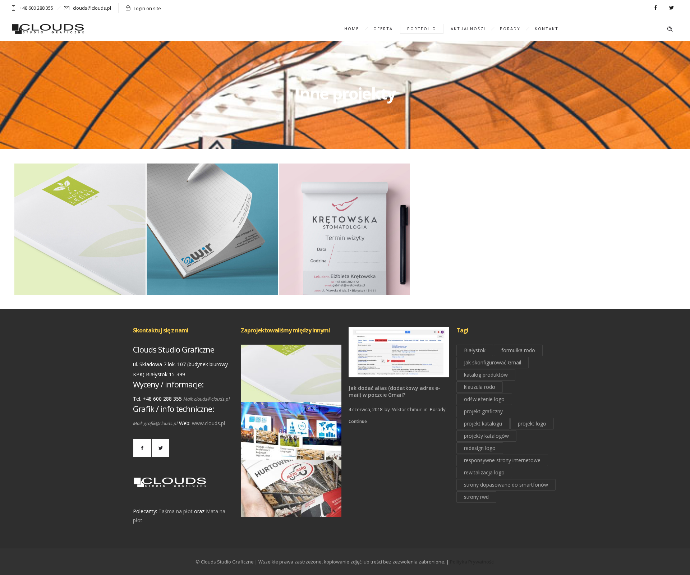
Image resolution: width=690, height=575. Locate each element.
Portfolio (421, 28)
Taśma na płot (175, 511)
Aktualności (468, 28)
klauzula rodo (479, 386)
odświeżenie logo (484, 399)
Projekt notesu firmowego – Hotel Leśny (291, 392)
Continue (358, 421)
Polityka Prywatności (472, 561)
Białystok (475, 350)
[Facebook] (655, 8)
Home (351, 28)
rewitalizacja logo (484, 472)
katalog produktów (486, 374)
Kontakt (546, 28)
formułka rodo (518, 350)
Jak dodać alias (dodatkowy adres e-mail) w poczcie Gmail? (394, 391)
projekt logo (532, 423)
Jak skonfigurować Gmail (492, 362)
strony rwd (476, 496)
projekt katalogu (483, 423)
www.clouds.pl (208, 423)
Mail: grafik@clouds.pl (155, 423)
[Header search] (669, 29)
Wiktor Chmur (407, 409)
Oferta (383, 28)
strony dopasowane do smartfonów (506, 484)
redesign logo (480, 448)
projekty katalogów (486, 435)
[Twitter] (671, 8)
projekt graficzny (483, 411)
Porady (510, 28)
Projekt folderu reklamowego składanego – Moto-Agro (291, 507)
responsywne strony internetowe (502, 460)
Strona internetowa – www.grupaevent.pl (291, 449)
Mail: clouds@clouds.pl (206, 399)
